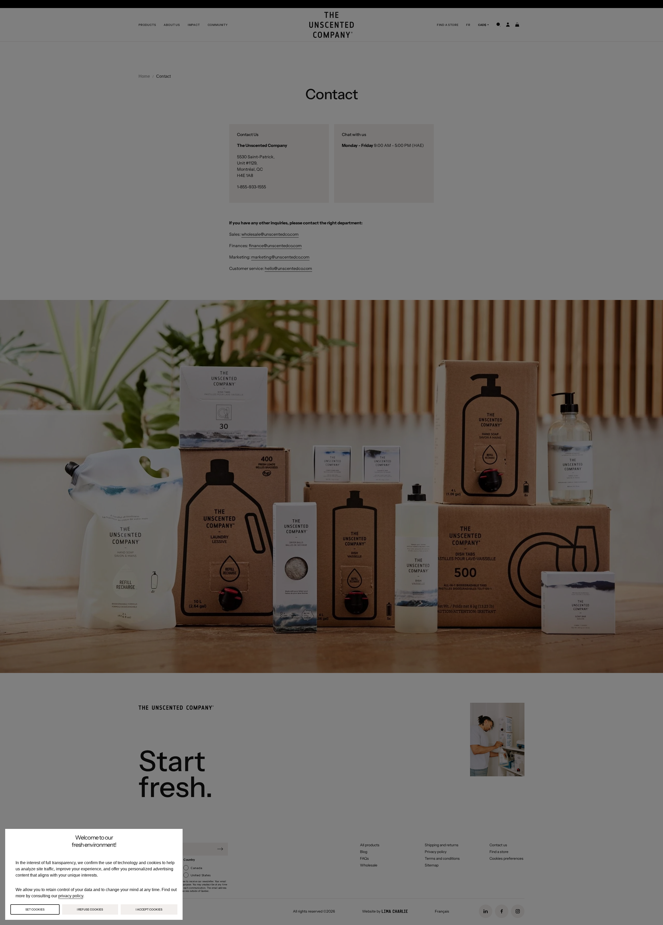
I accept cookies (149, 909)
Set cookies (35, 909)
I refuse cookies (90, 909)
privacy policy (70, 896)
